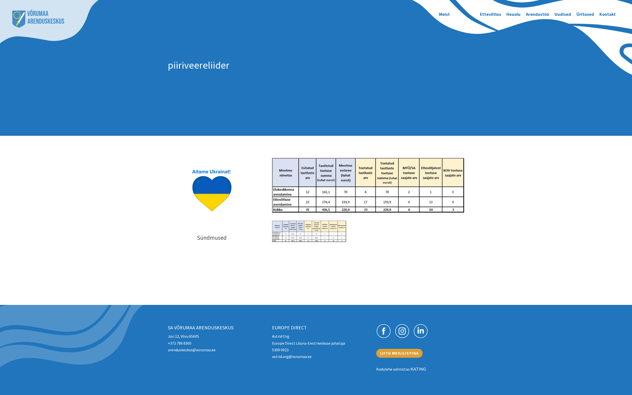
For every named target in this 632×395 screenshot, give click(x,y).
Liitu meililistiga (399, 353)
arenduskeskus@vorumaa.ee (192, 349)
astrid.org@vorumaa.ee (292, 356)
